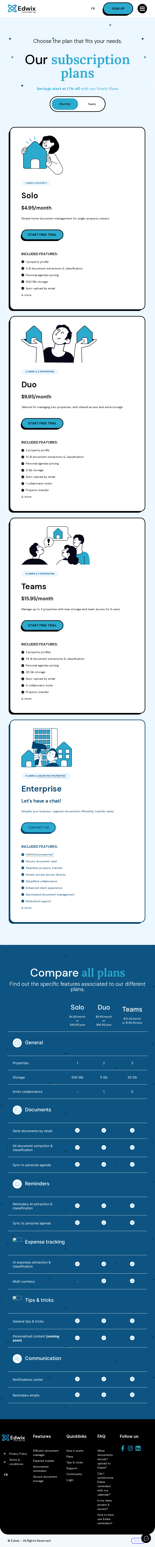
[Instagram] (131, 1448)
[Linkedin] (139, 1448)
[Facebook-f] (124, 1448)
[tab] (65, 104)
